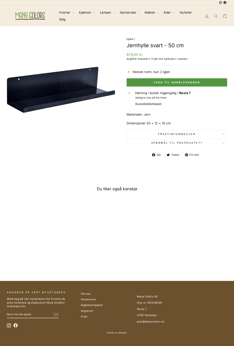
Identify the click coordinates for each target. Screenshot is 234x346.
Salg (62, 19)
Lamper (106, 12)
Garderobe (128, 12)
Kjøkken (85, 12)
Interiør (65, 12)
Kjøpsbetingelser (92, 305)
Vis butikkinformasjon (148, 103)
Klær (168, 12)
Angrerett (87, 311)
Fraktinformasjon (177, 134)
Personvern (88, 299)
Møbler (150, 12)
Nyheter (186, 12)
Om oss (86, 293)
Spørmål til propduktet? (176, 142)
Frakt (154, 58)
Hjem (130, 39)
